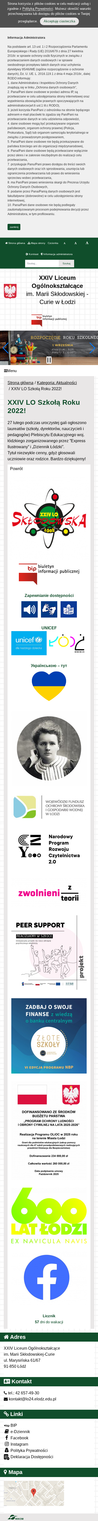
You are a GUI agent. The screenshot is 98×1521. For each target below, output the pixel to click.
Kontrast (33, 254)
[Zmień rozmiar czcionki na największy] (87, 243)
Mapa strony (37, 243)
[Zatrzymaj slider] (49, 360)
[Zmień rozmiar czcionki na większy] (75, 243)
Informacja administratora (58, 254)
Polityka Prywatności (29, 1450)
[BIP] (49, 320)
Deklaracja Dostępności (31, 1457)
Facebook (19, 1438)
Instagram (19, 1444)
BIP (13, 1425)
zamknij (14, 227)
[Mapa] (34, 1493)
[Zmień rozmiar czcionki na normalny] (64, 243)
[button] (6, 347)
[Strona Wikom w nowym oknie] (15, 1517)
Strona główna (16, 243)
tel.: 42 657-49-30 (23, 1393)
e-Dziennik (20, 1432)
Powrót (16, 469)
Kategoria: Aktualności (57, 383)
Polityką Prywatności (37, 9)
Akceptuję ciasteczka (59, 21)
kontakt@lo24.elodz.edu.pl (32, 1399)
